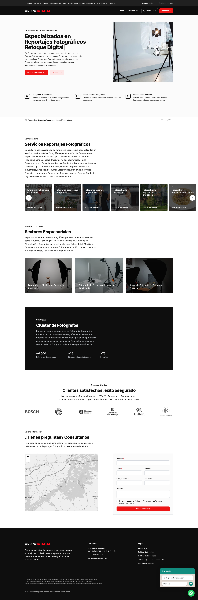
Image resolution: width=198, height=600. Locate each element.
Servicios (131, 11)
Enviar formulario (143, 509)
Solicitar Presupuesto (35, 72)
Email (119, 468)
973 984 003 (151, 11)
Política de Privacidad (143, 501)
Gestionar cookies (166, 3)
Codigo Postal (123, 478)
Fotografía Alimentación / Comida (183, 191)
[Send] (191, 584)
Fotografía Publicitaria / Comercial (38, 191)
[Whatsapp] (191, 593)
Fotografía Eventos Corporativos (94, 191)
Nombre (120, 459)
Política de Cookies (146, 552)
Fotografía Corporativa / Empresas (67, 191)
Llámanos (55, 72)
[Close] (191, 571)
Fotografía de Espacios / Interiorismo (149, 192)
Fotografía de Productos (120, 191)
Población (148, 478)
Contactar (165, 11)
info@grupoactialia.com (97, 558)
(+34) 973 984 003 (95, 555)
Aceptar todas (147, 3)
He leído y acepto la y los (141, 502)
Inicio (122, 11)
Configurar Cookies (146, 563)
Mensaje (120, 488)
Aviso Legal (142, 548)
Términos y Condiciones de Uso (151, 559)
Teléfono (148, 468)
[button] (192, 198)
